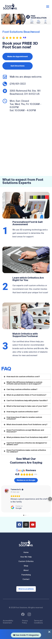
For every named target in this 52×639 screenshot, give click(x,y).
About (26, 570)
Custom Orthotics (26, 561)
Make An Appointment (17, 56)
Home (26, 552)
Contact (26, 579)
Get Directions (18, 66)
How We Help (26, 557)
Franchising (26, 575)
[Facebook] (19, 525)
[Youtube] (33, 525)
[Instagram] (26, 525)
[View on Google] (6, 490)
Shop (26, 566)
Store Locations (26, 589)
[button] (2, 499)
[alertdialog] (26, 634)
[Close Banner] (49, 631)
